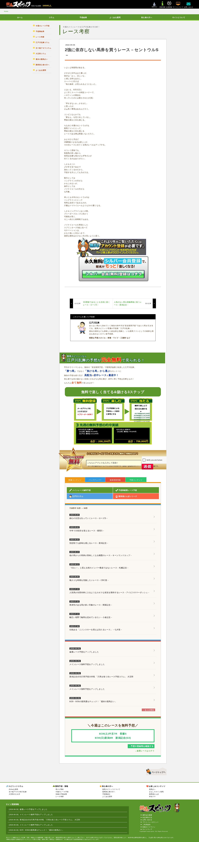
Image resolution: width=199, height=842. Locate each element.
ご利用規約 (146, 824)
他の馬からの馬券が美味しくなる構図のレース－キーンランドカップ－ (100, 553)
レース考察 (60, 796)
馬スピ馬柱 (60, 789)
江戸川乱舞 (94, 323)
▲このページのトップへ (156, 771)
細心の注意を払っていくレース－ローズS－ (88, 516)
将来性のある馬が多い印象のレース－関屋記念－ (91, 603)
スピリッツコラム (16, 786)
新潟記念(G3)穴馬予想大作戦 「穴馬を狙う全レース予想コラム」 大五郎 (101, 677)
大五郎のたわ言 (14, 794)
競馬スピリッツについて (111, 789)
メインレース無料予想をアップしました (87, 664)
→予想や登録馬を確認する (141, 746)
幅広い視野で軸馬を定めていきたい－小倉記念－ (91, 615)
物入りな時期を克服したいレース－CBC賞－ (89, 578)
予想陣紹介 (106, 794)
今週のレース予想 (62, 792)
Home (6, 11)
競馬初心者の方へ (108, 792)
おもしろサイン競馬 (156, 792)
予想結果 (83, 17)
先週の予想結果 (61, 794)
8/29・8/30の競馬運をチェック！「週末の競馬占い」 (93, 701)
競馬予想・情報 (61, 786)
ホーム (20, 17)
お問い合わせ (147, 820)
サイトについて (178, 17)
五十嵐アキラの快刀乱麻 (18, 792)
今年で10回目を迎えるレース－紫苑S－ (86, 529)
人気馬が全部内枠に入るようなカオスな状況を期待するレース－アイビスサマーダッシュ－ (109, 590)
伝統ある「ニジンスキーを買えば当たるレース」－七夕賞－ (95, 628)
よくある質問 (115, 17)
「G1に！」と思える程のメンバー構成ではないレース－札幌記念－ (99, 566)
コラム (51, 17)
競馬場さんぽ (154, 794)
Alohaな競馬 (13, 789)
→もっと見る (148, 710)
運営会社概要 (147, 815)
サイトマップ (147, 829)
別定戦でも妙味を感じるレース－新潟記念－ (89, 541)
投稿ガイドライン (148, 827)
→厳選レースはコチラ (144, 751)
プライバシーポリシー (150, 822)
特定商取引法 (147, 817)
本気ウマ (152, 796)
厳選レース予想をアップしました (84, 652)
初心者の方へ (146, 17)
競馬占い (152, 789)
